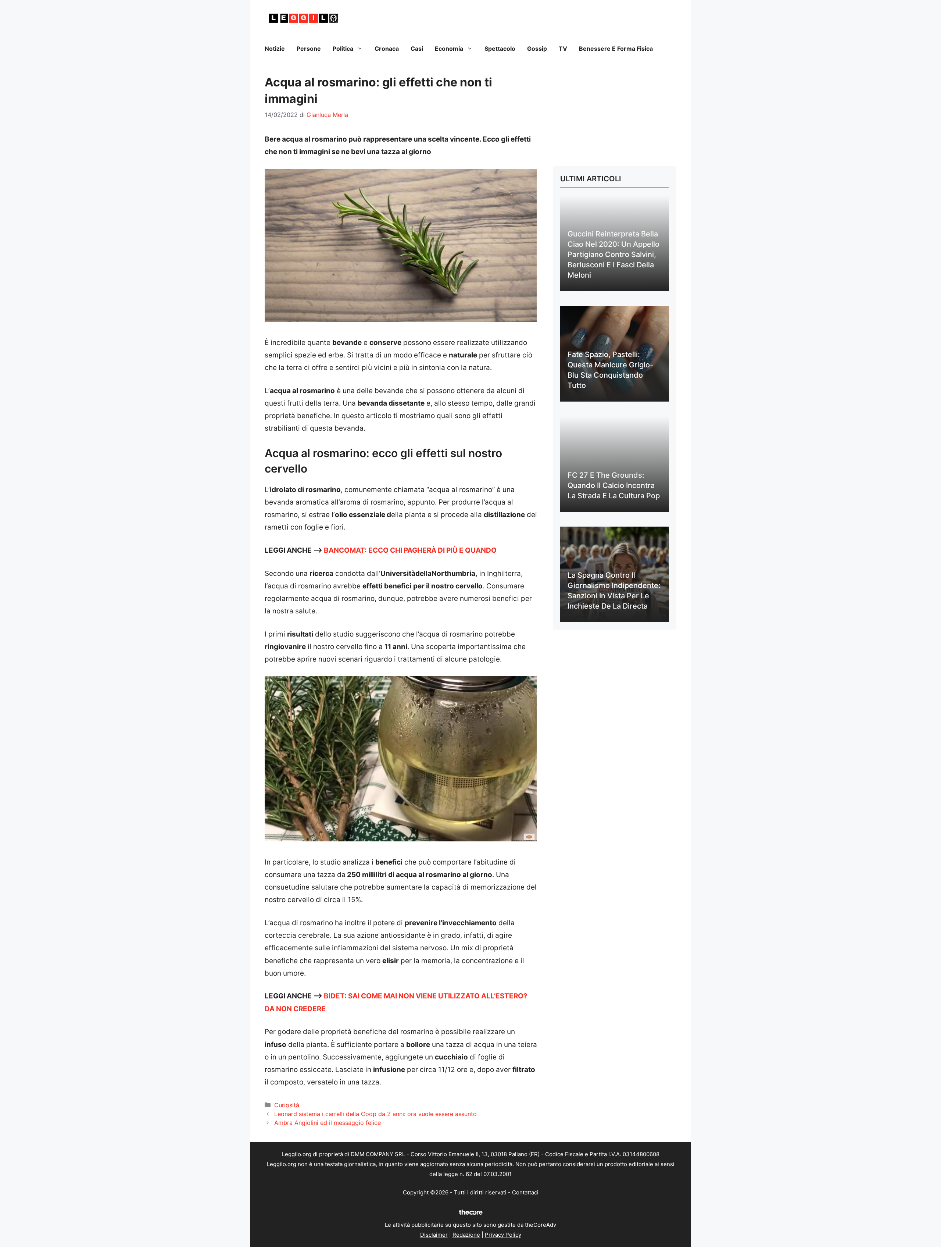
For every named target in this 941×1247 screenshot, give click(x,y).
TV (563, 48)
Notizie (275, 48)
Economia (449, 48)
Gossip (537, 48)
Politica (343, 48)
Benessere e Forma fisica (616, 48)
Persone (309, 48)
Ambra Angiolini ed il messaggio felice (327, 1122)
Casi (417, 48)
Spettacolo (499, 48)
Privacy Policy (503, 1234)
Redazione (466, 1234)
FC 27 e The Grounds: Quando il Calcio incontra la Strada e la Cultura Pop (614, 485)
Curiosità (286, 1105)
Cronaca (387, 48)
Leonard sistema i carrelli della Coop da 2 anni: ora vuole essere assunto (375, 1114)
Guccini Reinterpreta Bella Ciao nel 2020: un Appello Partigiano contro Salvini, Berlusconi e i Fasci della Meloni (613, 254)
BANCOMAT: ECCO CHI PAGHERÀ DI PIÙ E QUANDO (410, 550)
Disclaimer (434, 1234)
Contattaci (525, 1192)
